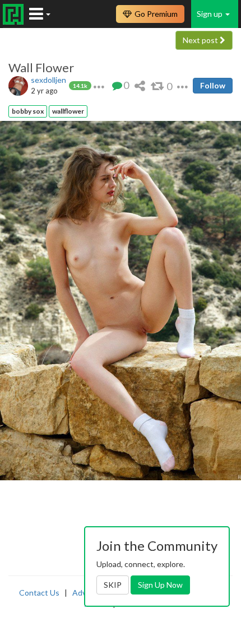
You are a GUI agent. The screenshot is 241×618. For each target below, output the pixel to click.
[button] (99, 85)
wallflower (68, 111)
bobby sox (28, 111)
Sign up (210, 13)
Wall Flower (41, 67)
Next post (201, 40)
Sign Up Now (160, 584)
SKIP (113, 584)
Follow (212, 85)
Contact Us (39, 592)
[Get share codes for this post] (140, 85)
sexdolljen (48, 80)
